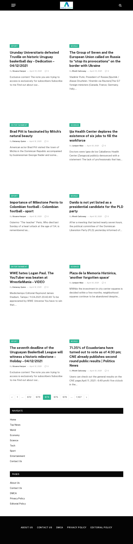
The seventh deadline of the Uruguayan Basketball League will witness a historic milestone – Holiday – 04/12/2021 (36, 354)
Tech (12, 445)
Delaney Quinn (19, 141)
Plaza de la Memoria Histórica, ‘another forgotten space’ (92, 275)
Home (13, 419)
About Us (15, 483)
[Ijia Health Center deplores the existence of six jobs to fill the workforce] (96, 112)
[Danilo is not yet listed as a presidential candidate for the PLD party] (96, 182)
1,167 (79, 397)
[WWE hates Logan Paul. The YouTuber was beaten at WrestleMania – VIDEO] (37, 253)
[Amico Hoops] (66, 5)
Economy (14, 435)
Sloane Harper (19, 71)
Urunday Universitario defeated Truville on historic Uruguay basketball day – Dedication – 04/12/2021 (34, 59)
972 (29, 397)
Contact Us (16, 461)
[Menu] (13, 5)
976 (65, 397)
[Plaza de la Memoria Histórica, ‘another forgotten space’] (96, 253)
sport (14, 46)
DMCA (13, 493)
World (74, 46)
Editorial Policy (18, 503)
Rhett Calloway (79, 71)
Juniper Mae (77, 146)
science (75, 125)
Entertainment (17, 456)
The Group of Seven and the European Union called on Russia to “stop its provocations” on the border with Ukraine (95, 59)
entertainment (19, 125)
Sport (13, 451)
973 (38, 397)
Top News (15, 425)
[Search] (120, 5)
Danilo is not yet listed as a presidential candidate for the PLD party (96, 206)
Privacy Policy (17, 498)
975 (56, 397)
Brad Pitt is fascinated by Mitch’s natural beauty (35, 134)
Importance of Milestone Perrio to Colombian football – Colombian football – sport (36, 206)
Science (14, 440)
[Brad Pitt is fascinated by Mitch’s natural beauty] (37, 112)
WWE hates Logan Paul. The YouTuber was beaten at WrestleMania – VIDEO (32, 277)
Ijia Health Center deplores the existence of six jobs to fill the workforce (93, 136)
